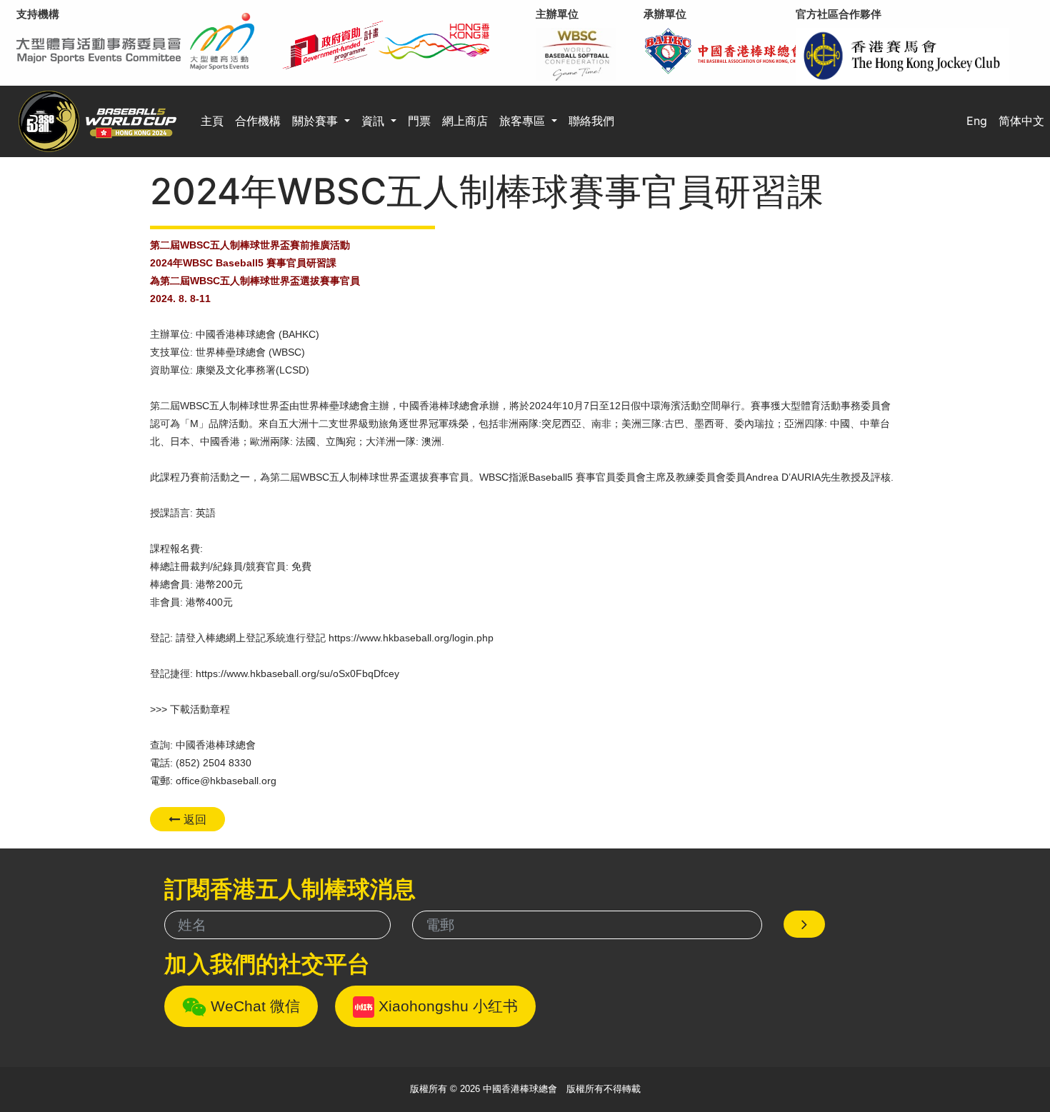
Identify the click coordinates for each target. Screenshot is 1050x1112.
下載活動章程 (200, 709)
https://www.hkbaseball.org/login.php (411, 637)
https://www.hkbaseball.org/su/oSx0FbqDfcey (297, 673)
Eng (976, 121)
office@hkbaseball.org (226, 780)
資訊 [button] (374, 121)
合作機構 (258, 121)
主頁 (212, 121)
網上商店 (465, 121)
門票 (419, 121)
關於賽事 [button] (316, 121)
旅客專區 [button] (524, 121)
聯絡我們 (591, 121)
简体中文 (1021, 121)
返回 (193, 819)
